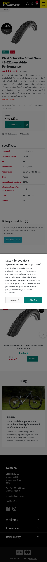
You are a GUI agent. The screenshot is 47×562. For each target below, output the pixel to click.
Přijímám (33, 300)
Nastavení (14, 300)
